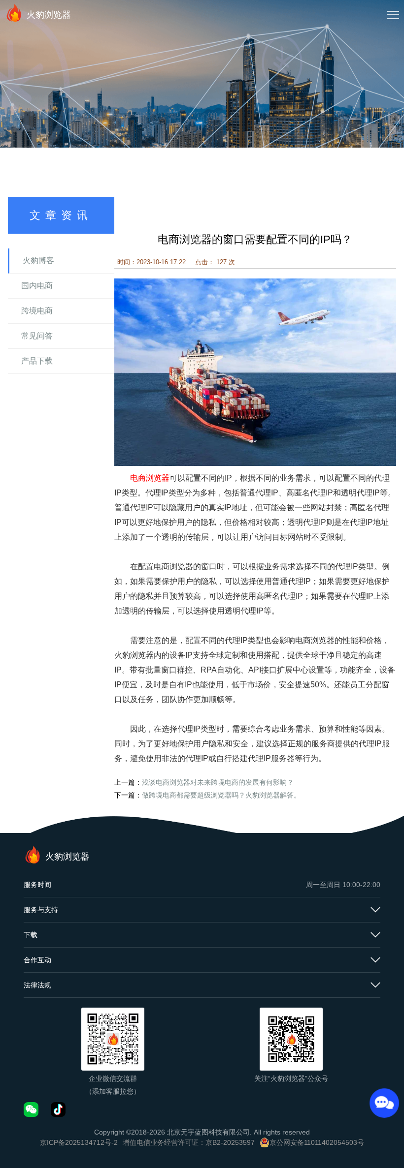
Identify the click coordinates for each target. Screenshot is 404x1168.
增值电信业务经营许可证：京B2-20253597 (189, 1142)
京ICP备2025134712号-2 (79, 1142)
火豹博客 (38, 260)
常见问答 (37, 336)
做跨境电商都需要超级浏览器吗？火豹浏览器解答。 (221, 795)
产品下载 (37, 361)
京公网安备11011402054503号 (316, 1142)
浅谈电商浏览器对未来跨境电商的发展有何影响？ (218, 782)
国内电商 (37, 285)
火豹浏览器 (49, 15)
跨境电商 (37, 311)
